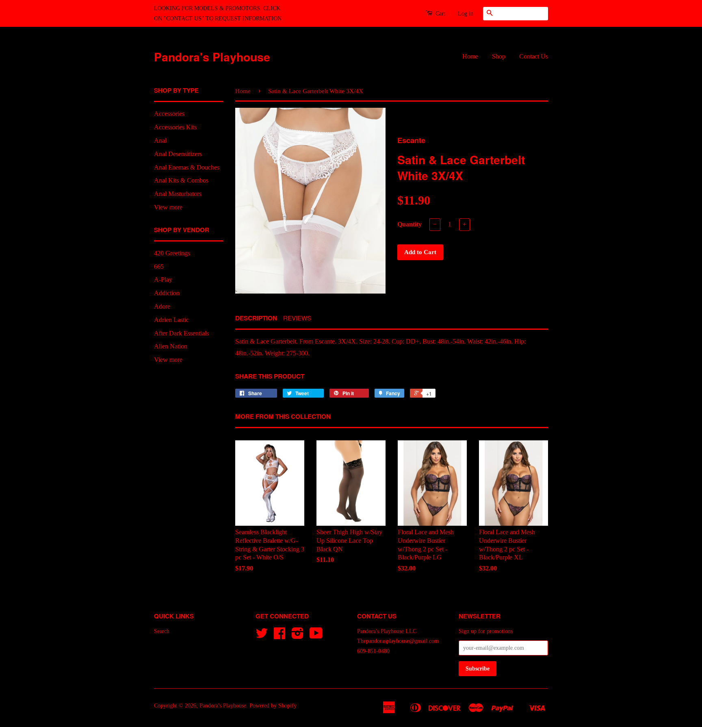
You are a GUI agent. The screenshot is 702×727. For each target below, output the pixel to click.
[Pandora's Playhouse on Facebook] (279, 636)
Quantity (409, 224)
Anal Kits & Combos (181, 180)
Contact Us (533, 56)
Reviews (297, 317)
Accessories (169, 113)
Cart (439, 14)
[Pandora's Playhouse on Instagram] (297, 636)
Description (256, 318)
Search (161, 631)
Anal (160, 140)
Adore (162, 306)
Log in (465, 14)
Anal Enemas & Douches (186, 167)
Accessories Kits (175, 127)
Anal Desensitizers (178, 153)
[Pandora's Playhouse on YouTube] (316, 636)
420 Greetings (172, 253)
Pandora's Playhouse (212, 57)
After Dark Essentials (181, 333)
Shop (498, 56)
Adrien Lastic (171, 319)
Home (470, 56)
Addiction (167, 292)
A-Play (163, 279)
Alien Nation (170, 346)
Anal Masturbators (178, 193)
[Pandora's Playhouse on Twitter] (262, 636)
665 (159, 266)
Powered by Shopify (273, 706)
